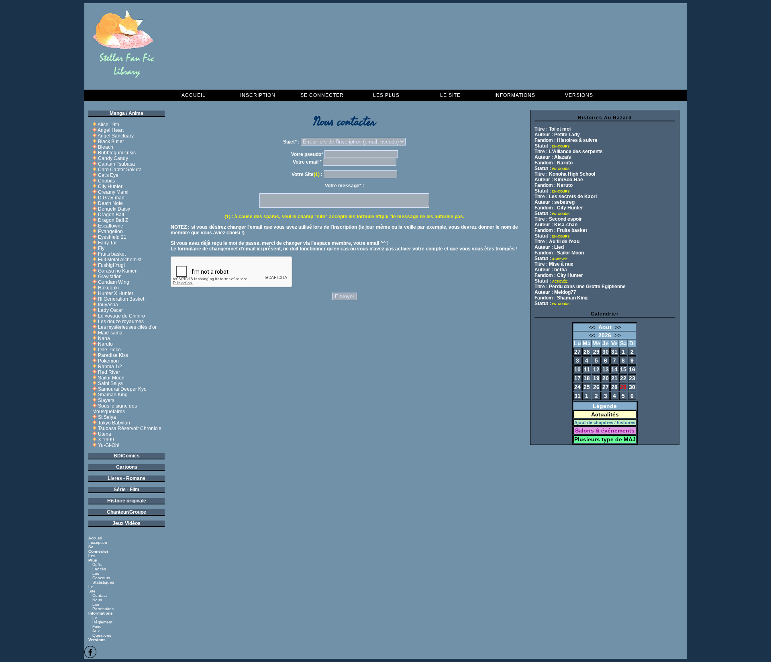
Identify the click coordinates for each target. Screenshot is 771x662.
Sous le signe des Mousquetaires (114, 408)
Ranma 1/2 (110, 366)
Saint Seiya (110, 383)
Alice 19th (108, 124)
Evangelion (110, 231)
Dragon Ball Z (113, 220)
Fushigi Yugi (111, 265)
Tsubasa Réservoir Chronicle (129, 428)
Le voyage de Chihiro (121, 316)
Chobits (106, 181)
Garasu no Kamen (118, 271)
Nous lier (97, 602)
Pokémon (108, 361)
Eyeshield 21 (112, 237)
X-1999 (106, 440)
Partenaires (103, 609)
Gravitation (110, 276)
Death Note (110, 203)
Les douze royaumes (121, 321)
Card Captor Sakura (120, 169)
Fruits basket (112, 254)
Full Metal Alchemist (119, 259)
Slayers (106, 400)
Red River (109, 372)
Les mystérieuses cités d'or (127, 327)
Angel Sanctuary (116, 136)
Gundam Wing (113, 282)
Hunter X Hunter (115, 293)
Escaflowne (110, 226)
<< (592, 327)
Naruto (105, 344)
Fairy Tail (108, 243)
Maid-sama (110, 333)
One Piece (109, 350)
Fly (101, 248)
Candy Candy (113, 158)
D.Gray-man (111, 198)
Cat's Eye (108, 175)
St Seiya (107, 417)
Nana (104, 338)
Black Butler (111, 141)
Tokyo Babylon (114, 423)
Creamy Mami (113, 192)
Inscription (257, 95)
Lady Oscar (110, 310)
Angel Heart (111, 130)
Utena (104, 434)
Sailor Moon (111, 378)
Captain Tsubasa (116, 164)
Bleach (105, 147)
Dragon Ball (111, 214)
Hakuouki (108, 288)
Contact (99, 595)
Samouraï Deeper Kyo (122, 389)
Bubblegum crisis (117, 153)
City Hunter (110, 186)
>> (618, 327)
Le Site (450, 95)
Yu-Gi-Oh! (108, 445)
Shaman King (113, 395)
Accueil (194, 95)
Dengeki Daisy (114, 209)
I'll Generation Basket (121, 299)
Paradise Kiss (113, 355)
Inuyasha (108, 304)
